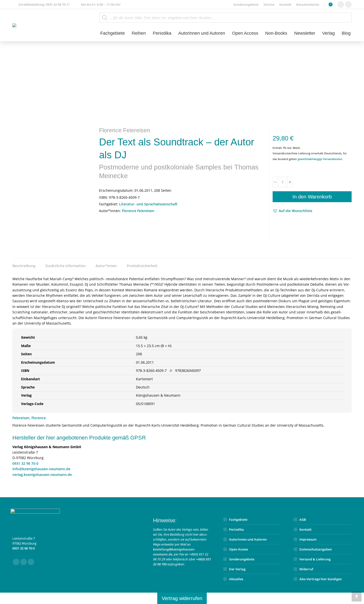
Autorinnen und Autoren (248, 539)
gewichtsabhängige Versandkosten (320, 159)
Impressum (307, 539)
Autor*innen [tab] (106, 265)
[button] (292, 211)
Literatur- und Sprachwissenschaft (148, 204)
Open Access (238, 549)
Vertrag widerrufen (182, 598)
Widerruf (306, 569)
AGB (302, 519)
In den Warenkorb (312, 196)
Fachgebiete (238, 519)
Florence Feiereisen (138, 210)
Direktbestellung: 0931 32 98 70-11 (44, 4)
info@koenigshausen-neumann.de (41, 469)
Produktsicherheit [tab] (142, 265)
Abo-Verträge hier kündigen (320, 579)
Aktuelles (236, 579)
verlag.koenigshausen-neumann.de (42, 474)
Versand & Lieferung (315, 559)
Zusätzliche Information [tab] (65, 265)
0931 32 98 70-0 (25, 463)
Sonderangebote (241, 559)
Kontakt (305, 529)
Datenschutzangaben (315, 549)
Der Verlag (237, 569)
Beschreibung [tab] (23, 265)
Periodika (236, 529)
